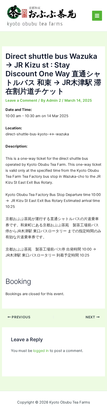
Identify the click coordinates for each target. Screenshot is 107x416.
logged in (41, 350)
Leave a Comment (21, 100)
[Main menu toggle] (97, 16)
